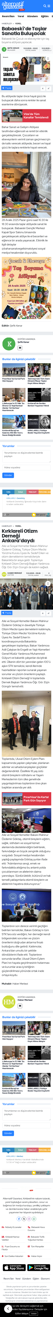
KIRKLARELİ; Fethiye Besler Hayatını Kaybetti (38, 431)
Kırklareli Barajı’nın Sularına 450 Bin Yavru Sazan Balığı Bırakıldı (12, 432)
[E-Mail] (20, 348)
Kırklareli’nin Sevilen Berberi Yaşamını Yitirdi (38, 404)
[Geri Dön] (8, 1309)
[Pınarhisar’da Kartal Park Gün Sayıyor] (13, 369)
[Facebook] (19, 1219)
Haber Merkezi (25, 1000)
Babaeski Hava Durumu (36, 1229)
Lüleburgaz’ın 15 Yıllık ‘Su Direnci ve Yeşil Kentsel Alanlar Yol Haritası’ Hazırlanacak (13, 406)
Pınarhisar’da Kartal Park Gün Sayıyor (13, 380)
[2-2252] (26, 184)
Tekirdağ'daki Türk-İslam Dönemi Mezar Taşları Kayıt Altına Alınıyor (39, 381)
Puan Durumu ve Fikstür (11, 1248)
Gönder (8, 475)
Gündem (32, 16)
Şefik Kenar (23, 342)
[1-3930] (26, 287)
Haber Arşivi (36, 1256)
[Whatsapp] (34, 1219)
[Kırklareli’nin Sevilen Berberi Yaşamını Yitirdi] (39, 394)
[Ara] (44, 6)
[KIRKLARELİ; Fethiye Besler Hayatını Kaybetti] (39, 421)
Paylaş (8, 88)
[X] (24, 1219)
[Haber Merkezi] (8, 1001)
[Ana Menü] (49, 6)
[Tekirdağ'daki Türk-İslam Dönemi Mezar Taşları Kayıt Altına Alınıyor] (39, 369)
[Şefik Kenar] (8, 343)
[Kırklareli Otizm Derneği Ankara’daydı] (26, 594)
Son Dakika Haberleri (14, 1256)
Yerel (21, 16)
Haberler (7, 23)
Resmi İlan (8, 16)
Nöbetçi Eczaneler (13, 1227)
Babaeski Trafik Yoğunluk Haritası (36, 1238)
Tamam (33, 1314)
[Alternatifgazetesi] (13, 6)
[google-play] (39, 1268)
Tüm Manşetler (37, 1246)
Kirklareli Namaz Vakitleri (11, 1238)
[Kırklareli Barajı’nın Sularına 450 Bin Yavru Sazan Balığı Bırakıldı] (13, 421)
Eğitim (45, 16)
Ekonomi (45, 1278)
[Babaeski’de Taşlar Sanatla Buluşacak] (26, 69)
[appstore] (14, 1268)
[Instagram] (29, 1219)
